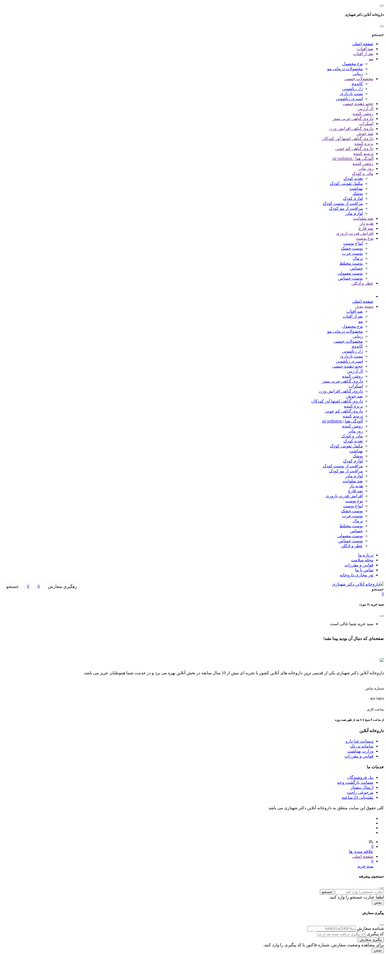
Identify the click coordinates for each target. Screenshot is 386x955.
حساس (356, 268)
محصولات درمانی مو (345, 68)
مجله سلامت (362, 560)
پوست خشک (352, 248)
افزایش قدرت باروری (354, 233)
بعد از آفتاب (363, 53)
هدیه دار (366, 223)
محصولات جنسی (358, 78)
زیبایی (358, 73)
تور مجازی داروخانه (356, 575)
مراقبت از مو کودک (346, 208)
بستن (378, 902)
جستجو (327, 892)
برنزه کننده (363, 143)
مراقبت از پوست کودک (343, 203)
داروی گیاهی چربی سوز (352, 118)
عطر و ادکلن (362, 283)
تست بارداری (351, 93)
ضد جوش (365, 133)
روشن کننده (363, 113)
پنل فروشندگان (360, 777)
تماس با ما (364, 570)
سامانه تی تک (361, 746)
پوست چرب (352, 253)
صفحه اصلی (362, 43)
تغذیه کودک (353, 178)
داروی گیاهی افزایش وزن (351, 128)
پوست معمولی (350, 273)
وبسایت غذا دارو (359, 741)
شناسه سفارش (370, 928)
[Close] (382, 26)
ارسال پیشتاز (362, 787)
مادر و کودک (362, 173)
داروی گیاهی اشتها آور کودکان (347, 138)
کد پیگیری (375, 934)
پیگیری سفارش (371, 940)
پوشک (358, 193)
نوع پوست (364, 238)
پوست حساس (350, 278)
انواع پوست (353, 243)
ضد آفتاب (365, 48)
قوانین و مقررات (359, 565)
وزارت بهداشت (360, 751)
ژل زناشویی (352, 88)
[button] (378, 34)
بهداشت (356, 188)
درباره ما (365, 555)
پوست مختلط (351, 263)
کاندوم (357, 83)
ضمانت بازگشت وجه (355, 782)
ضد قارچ (365, 228)
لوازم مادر (354, 213)
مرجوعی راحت (360, 792)
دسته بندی (364, 306)
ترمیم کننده (363, 153)
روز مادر (365, 168)
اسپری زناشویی (349, 98)
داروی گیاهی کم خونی (354, 148)
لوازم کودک (353, 198)
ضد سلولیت (363, 218)
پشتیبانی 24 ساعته (357, 797)
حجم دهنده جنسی (358, 103)
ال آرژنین (365, 108)
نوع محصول (352, 63)
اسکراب (366, 123)
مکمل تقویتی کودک (346, 183)
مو (371, 58)
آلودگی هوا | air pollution (352, 158)
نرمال (358, 258)
